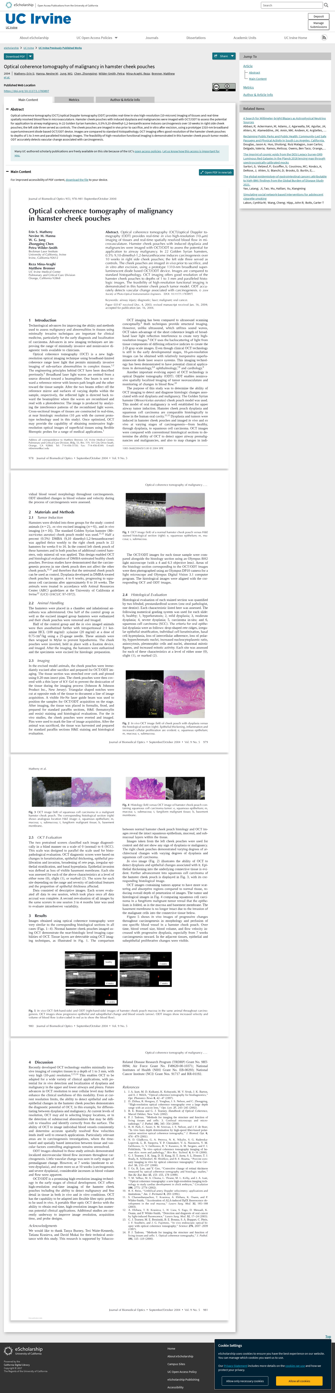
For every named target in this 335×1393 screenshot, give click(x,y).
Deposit (319, 16)
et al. (7, 77)
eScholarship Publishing (183, 1379)
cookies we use (295, 1366)
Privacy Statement (235, 1366)
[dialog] (273, 1364)
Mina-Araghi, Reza (138, 73)
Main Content (21, 171)
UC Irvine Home (295, 38)
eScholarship (11, 48)
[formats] (30, 56)
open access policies (148, 151)
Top (328, 1336)
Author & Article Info (258, 95)
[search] (326, 5)
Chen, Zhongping (85, 73)
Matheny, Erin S (24, 73)
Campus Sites (176, 1364)
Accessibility (175, 1387)
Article (248, 66)
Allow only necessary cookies (245, 1381)
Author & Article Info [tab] (125, 100)
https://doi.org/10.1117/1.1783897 (26, 91)
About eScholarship (34, 38)
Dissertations (196, 38)
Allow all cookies (299, 1381)
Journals (151, 38)
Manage (318, 25)
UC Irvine (11, 27)
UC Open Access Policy (182, 1372)
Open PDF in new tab (218, 172)
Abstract (17, 109)
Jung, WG (66, 73)
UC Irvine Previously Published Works (60, 48)
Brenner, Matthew (163, 73)
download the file (77, 180)
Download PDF (15, 56)
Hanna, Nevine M (47, 73)
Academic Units (245, 38)
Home (171, 1348)
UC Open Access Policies (94, 38)
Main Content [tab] (28, 100)
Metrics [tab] (74, 100)
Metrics (248, 87)
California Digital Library (17, 1364)
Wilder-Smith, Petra (111, 73)
